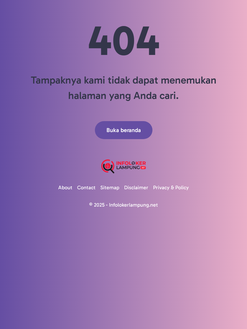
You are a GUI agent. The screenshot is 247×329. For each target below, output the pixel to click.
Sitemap (109, 187)
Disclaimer (136, 187)
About (65, 187)
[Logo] (123, 166)
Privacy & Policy (171, 187)
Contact (86, 187)
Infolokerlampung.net (133, 205)
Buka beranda (123, 130)
